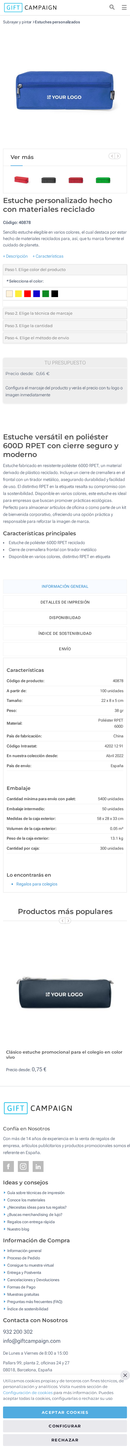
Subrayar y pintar (17, 22)
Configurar (65, 1426)
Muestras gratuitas (23, 1294)
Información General (65, 586)
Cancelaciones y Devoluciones (33, 1280)
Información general (24, 1250)
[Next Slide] (118, 156)
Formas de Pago (21, 1287)
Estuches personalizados (57, 22)
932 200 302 (18, 1332)
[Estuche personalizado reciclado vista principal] (65, 86)
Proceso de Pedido (23, 1258)
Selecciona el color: (25, 281)
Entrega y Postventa (24, 1272)
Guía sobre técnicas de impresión (35, 1192)
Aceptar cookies (65, 1412)
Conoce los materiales (26, 1200)
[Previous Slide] (112, 156)
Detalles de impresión (65, 602)
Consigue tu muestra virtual (30, 1265)
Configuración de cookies (28, 1392)
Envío (65, 649)
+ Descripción (15, 256)
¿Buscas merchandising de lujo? (34, 1214)
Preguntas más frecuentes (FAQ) (34, 1301)
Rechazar (65, 1439)
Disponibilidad (65, 617)
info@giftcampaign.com (31, 1341)
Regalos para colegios (36, 884)
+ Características (48, 256)
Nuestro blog (18, 1229)
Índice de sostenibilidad (65, 633)
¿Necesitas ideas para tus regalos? (37, 1207)
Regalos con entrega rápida (31, 1222)
